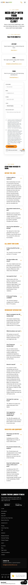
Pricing (2, 525)
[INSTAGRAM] (2, 577)
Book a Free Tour (5, 520)
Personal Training (5, 538)
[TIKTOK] (5, 577)
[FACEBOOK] (8, 577)
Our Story (3, 545)
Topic (7, 103)
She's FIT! (3, 515)
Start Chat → (14, 50)
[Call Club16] (21, 2)
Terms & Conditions (5, 552)
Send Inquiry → (11, 146)
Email (7, 90)
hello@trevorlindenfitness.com (10, 564)
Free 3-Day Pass (5, 527)
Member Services (5, 535)
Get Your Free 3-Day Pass (7, 517)
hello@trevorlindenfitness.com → (14, 63)
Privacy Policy (13, 142)
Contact (3, 554)
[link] (14, 583)
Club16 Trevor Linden (6, 2)
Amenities (3, 513)
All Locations (4, 511)
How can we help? (10, 109)
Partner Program (4, 540)
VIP (2, 530)
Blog (2, 548)
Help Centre (4, 550)
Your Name (8, 84)
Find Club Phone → (14, 77)
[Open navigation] (24, 2)
